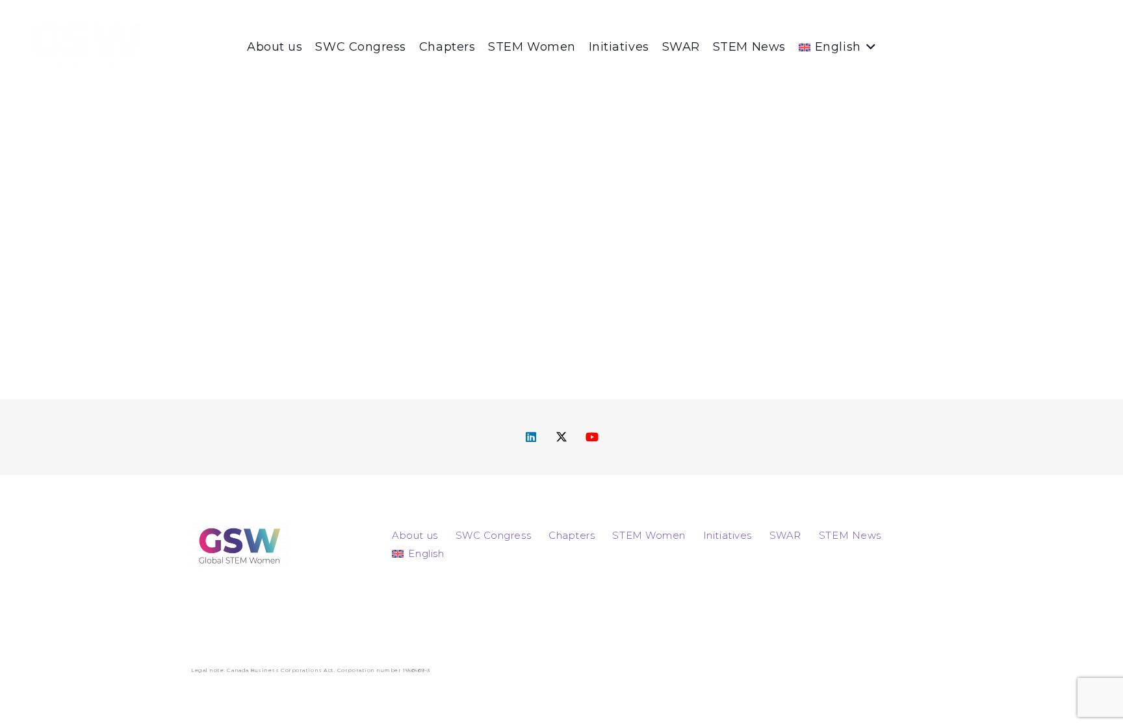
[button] (868, 47)
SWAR (785, 535)
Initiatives (727, 535)
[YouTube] (592, 437)
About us (414, 535)
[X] (561, 437)
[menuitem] (418, 553)
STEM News (850, 535)
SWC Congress (493, 535)
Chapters (572, 535)
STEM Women (648, 535)
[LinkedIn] (531, 437)
